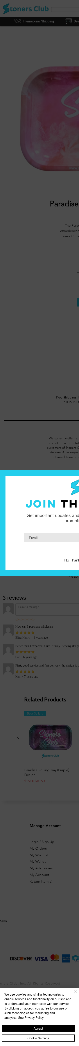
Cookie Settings (38, 1038)
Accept (38, 1028)
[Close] (73, 994)
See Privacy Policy (31, 1017)
